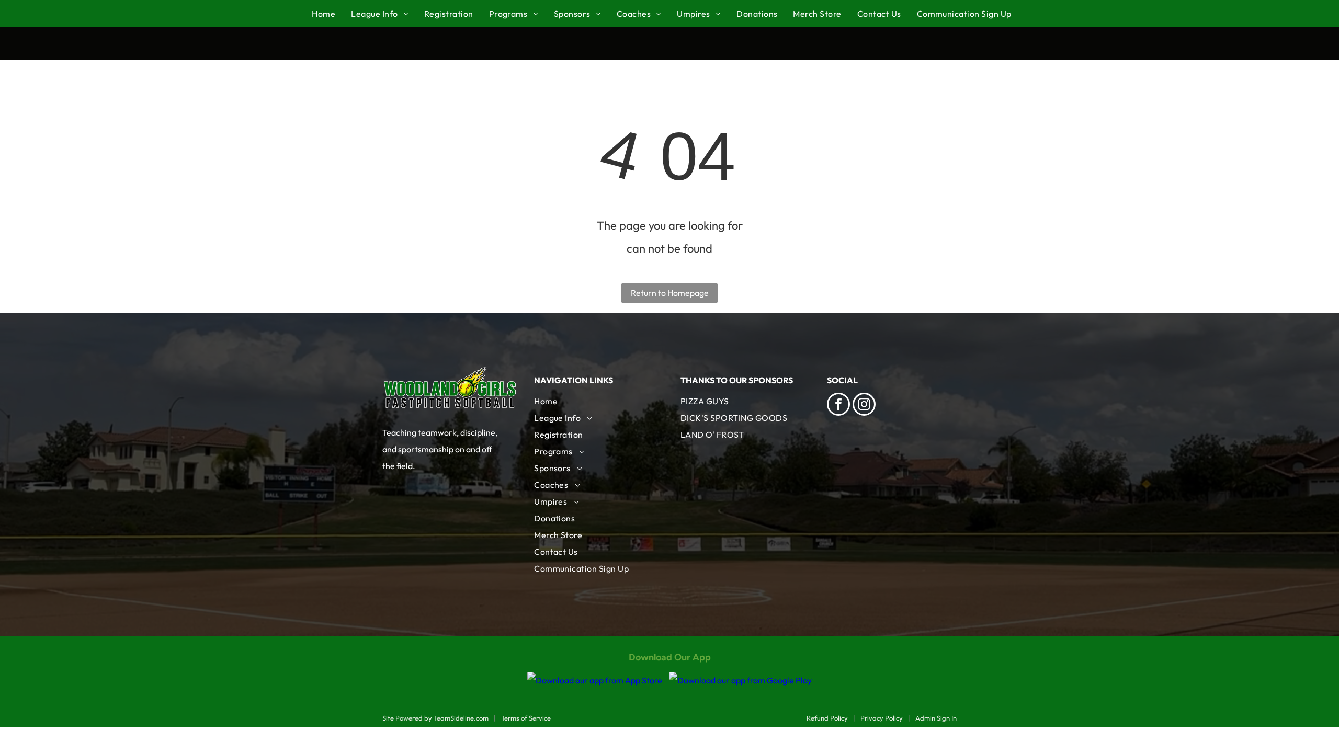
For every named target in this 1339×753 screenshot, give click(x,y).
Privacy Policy (881, 718)
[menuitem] (331, 13)
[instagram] (864, 405)
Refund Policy (827, 718)
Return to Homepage (670, 293)
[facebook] (838, 405)
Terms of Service (526, 718)
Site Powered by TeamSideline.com (435, 718)
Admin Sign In (936, 718)
